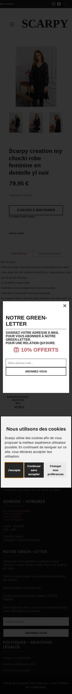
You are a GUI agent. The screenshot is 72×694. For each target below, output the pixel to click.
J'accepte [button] (14, 470)
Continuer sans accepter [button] (34, 470)
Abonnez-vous (36, 371)
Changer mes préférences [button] (56, 470)
